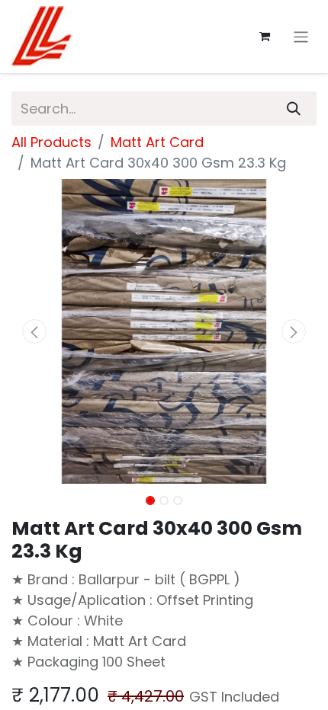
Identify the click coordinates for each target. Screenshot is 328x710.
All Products (51, 142)
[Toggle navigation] (301, 36)
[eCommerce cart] (264, 36)
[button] (34, 331)
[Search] (294, 108)
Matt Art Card (157, 142)
